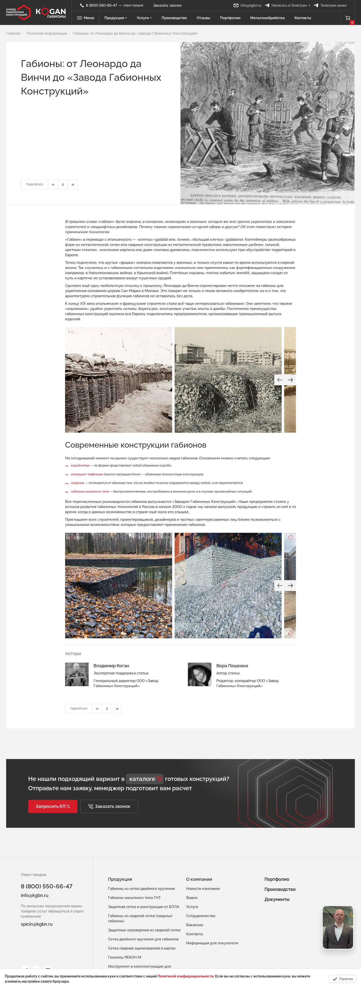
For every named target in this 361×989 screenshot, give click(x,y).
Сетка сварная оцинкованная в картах (142, 948)
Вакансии (194, 925)
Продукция (114, 18)
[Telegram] (73, 184)
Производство (174, 18)
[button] (52, 806)
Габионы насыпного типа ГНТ (134, 897)
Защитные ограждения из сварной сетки (144, 930)
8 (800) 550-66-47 (46, 886)
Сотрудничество (200, 916)
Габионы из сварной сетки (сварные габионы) (140, 918)
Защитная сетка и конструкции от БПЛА (143, 907)
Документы (277, 899)
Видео (191, 897)
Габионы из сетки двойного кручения (141, 888)
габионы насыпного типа (90, 491)
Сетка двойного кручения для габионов (143, 939)
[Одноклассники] (63, 184)
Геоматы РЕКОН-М (124, 957)
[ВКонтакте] (53, 184)
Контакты (302, 18)
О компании (199, 879)
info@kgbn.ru (34, 895)
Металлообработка (267, 18)
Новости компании (203, 888)
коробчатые (80, 465)
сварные (77, 483)
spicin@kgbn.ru (37, 924)
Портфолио (230, 18)
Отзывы (203, 18)
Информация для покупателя (212, 943)
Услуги (143, 18)
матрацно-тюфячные (87, 474)
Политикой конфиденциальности (186, 976)
